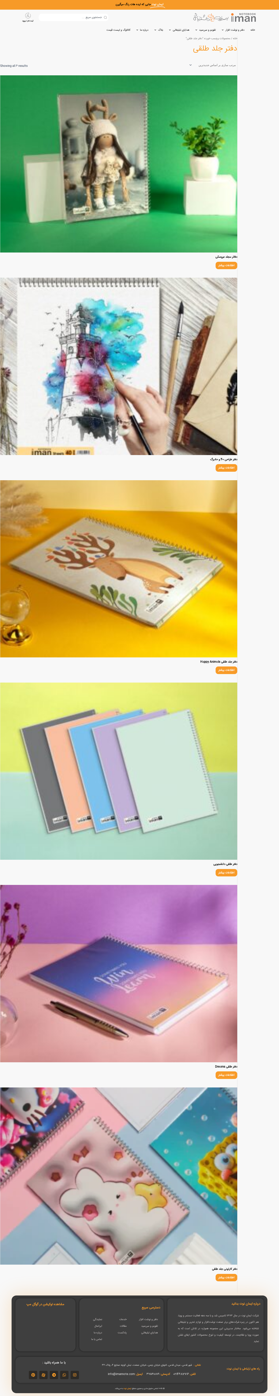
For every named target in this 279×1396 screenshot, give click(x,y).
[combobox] (73, 17)
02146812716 (181, 1374)
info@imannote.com (121, 1374)
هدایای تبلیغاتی (181, 30)
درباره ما (144, 30)
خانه (253, 30)
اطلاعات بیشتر (226, 265)
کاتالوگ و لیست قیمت (118, 30)
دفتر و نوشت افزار (234, 30)
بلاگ (160, 30)
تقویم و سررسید (207, 30)
